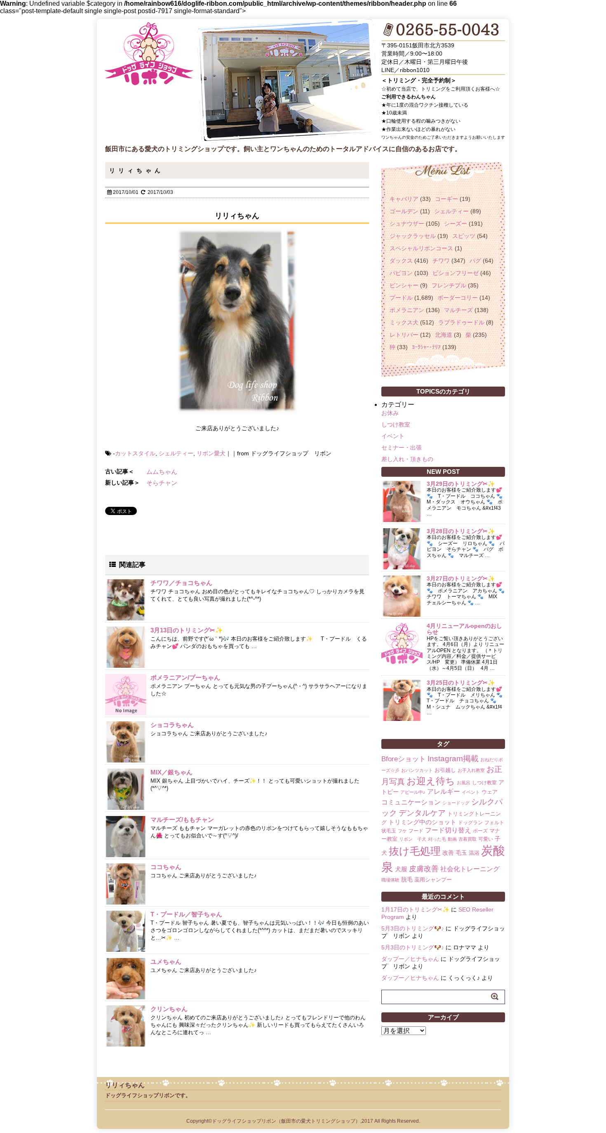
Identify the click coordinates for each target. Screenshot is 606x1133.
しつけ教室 (395, 424)
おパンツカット (417, 770)
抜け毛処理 (415, 851)
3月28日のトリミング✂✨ (461, 531)
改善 (448, 852)
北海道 (443, 334)
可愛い (485, 839)
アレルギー (443, 791)
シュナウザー (407, 223)
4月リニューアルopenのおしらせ (464, 628)
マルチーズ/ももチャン (182, 819)
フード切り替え (448, 830)
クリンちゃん (169, 1008)
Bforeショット (403, 759)
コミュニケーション (411, 802)
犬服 (401, 868)
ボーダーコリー (457, 297)
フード (416, 831)
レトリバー (404, 334)
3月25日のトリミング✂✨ (461, 682)
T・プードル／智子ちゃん (186, 914)
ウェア (490, 792)
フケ (402, 830)
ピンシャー (404, 285)
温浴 (474, 853)
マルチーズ (458, 310)
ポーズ (480, 831)
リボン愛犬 (211, 453)
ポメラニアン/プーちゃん (185, 677)
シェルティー (176, 453)
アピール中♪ (412, 792)
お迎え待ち (430, 781)
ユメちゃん (165, 961)
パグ (475, 260)
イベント (392, 436)
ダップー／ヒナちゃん (410, 959)
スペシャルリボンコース (421, 248)
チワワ (441, 260)
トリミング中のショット (422, 821)
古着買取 (467, 839)
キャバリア (404, 199)
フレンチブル (449, 285)
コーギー (446, 199)
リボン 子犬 (412, 839)
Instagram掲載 (453, 758)
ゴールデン (404, 211)
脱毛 (407, 879)
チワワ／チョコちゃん (181, 582)
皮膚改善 (424, 869)
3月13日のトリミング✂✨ (186, 630)
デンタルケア (422, 813)
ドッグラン (470, 822)
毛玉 (461, 852)
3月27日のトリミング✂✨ (461, 578)
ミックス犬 (404, 322)
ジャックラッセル (413, 236)
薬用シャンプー (433, 880)
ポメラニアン (407, 310)
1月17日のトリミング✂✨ (415, 909)
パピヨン (401, 273)
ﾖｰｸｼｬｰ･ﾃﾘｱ (426, 347)
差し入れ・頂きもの (407, 459)
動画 (452, 839)
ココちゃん (165, 866)
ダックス (401, 260)
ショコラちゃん (172, 724)
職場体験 (390, 879)
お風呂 (463, 782)
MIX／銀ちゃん (171, 772)
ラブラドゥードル (461, 322)
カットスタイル (135, 453)
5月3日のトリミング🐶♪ (412, 928)
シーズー (455, 223)
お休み (390, 413)
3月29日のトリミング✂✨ (461, 483)
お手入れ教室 (471, 770)
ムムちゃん (161, 471)
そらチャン (161, 482)
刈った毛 (437, 839)
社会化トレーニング (470, 868)
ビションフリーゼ (455, 273)
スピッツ (463, 236)
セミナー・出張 (401, 447)
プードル (401, 297)
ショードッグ (456, 802)
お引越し (445, 770)
